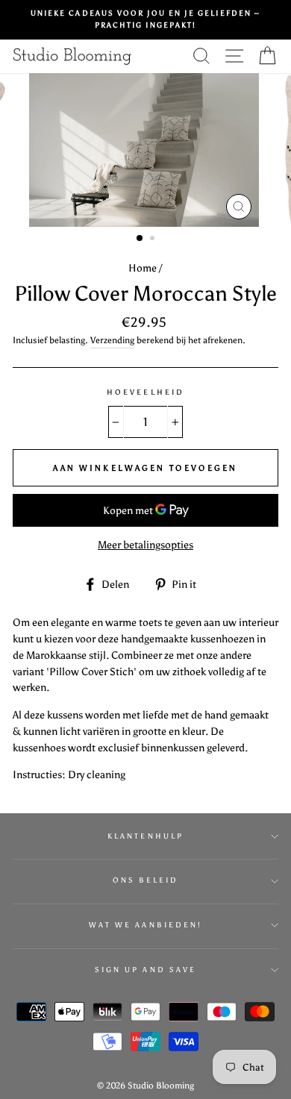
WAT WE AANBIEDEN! (145, 925)
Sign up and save (145, 969)
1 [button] (140, 238)
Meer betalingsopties (145, 545)
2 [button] (153, 239)
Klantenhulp (145, 836)
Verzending (112, 340)
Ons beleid (146, 880)
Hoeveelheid (145, 392)
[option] (145, 19)
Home (142, 268)
